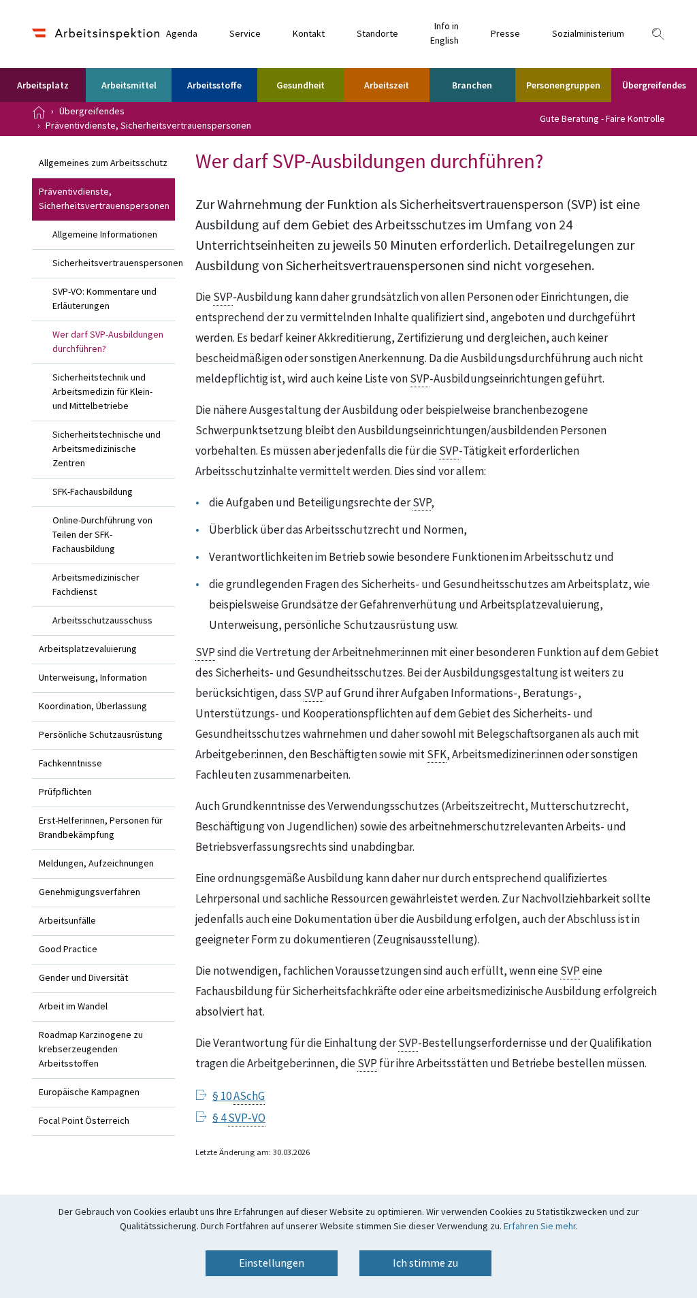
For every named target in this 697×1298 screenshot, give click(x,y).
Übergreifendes (92, 112)
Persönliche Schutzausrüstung (101, 735)
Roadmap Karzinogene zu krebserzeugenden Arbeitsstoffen (91, 1049)
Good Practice (68, 949)
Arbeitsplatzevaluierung (88, 649)
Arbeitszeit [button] (386, 86)
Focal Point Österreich (84, 1121)
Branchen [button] (472, 86)
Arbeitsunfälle (67, 921)
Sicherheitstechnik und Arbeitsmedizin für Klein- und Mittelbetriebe (102, 392)
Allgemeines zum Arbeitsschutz (103, 163)
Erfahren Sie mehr (540, 1226)
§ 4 (238, 1118)
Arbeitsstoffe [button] (214, 86)
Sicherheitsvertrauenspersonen (113, 263)
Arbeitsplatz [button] (43, 86)
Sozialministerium (588, 34)
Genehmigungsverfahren (89, 892)
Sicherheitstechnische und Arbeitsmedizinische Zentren (106, 449)
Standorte (377, 34)
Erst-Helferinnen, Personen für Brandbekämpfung (101, 828)
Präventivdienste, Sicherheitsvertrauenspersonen (148, 126)
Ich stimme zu (425, 1263)
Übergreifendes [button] (654, 86)
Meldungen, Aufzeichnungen (96, 864)
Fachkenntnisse (70, 764)
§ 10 (238, 1096)
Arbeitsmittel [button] (129, 86)
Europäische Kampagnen (89, 1092)
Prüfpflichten (65, 792)
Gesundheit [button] (300, 86)
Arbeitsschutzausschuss (102, 621)
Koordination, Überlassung (93, 706)
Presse (505, 34)
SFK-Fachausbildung (92, 492)
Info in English (444, 33)
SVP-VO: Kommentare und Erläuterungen (104, 299)
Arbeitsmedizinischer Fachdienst (96, 585)
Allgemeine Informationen (104, 235)
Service (245, 34)
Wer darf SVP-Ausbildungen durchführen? (107, 342)
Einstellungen (271, 1263)
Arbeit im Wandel (73, 1007)
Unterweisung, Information (93, 678)
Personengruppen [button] (563, 86)
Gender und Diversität (83, 978)
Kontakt (309, 34)
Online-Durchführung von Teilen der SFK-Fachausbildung (102, 535)
